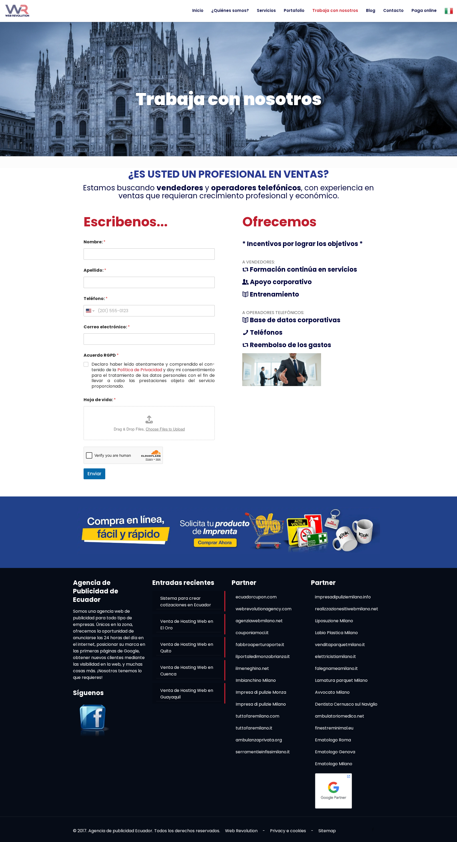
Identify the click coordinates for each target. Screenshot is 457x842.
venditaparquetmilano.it (340, 645)
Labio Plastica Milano (336, 633)
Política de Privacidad (139, 370)
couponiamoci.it (252, 633)
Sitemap (327, 831)
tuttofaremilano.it (254, 728)
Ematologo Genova (335, 752)
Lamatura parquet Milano (341, 680)
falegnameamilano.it (336, 668)
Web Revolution (241, 831)
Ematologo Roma (333, 740)
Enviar (94, 474)
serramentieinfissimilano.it (263, 752)
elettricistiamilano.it (335, 656)
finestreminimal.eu (334, 728)
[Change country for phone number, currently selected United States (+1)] (90, 310)
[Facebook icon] (373, 829)
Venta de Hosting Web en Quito (186, 647)
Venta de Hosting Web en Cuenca (186, 670)
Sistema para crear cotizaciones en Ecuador (185, 601)
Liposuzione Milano (334, 621)
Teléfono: (96, 298)
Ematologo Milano (333, 764)
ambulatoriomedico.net (339, 716)
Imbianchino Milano (256, 680)
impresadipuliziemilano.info (343, 597)
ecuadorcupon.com (256, 597)
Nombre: (95, 241)
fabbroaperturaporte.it (260, 645)
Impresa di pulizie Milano (261, 704)
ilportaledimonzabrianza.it (263, 656)
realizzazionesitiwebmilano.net (346, 609)
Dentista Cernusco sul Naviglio (346, 704)
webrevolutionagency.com (263, 609)
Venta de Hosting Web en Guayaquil (186, 693)
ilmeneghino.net (252, 668)
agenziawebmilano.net (259, 621)
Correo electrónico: (107, 326)
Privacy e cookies (288, 831)
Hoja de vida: (100, 399)
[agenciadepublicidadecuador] (17, 10)
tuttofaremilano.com (257, 716)
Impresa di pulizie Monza (261, 692)
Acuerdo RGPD (101, 355)
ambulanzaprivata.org (259, 740)
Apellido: (95, 270)
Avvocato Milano (332, 692)
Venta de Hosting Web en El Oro (186, 624)
